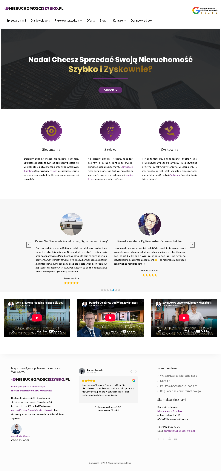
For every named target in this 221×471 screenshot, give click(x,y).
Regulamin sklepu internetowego (180, 391)
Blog (103, 20)
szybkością (127, 166)
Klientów (28, 171)
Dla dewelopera (40, 20)
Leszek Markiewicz (20, 436)
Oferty (90, 20)
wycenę (53, 171)
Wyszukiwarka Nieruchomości (179, 375)
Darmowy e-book (141, 20)
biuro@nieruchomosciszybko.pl (179, 430)
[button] (102, 290)
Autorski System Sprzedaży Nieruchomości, (32, 410)
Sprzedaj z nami (16, 20)
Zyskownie (174, 175)
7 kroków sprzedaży (67, 20)
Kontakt (118, 20)
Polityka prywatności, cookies (178, 386)
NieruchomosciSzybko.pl (120, 463)
